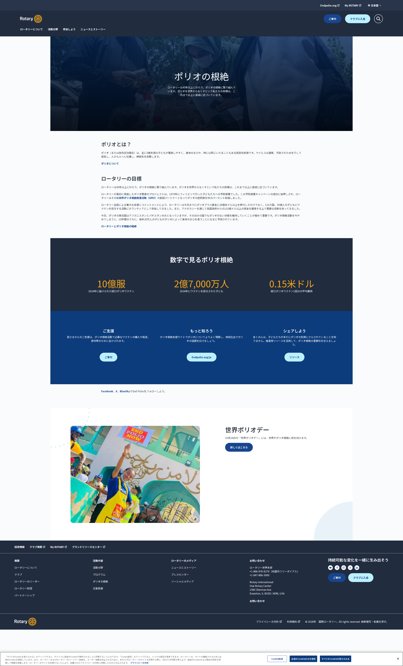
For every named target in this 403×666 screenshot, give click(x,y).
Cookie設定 (277, 658)
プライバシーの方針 (267, 621)
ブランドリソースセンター (87, 547)
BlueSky (125, 391)
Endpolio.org (328, 5)
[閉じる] (397, 658)
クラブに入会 (357, 19)
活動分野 (53, 29)
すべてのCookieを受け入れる (335, 658)
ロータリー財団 (23, 588)
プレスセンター (180, 574)
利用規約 (292, 621)
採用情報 (19, 547)
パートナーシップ (24, 595)
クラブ (18, 574)
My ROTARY (351, 5)
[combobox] (374, 5)
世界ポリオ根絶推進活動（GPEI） (138, 198)
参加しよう (69, 29)
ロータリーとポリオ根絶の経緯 (118, 226)
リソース (294, 357)
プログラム (99, 574)
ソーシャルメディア (182, 581)
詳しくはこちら (239, 447)
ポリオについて (110, 163)
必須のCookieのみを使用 (303, 658)
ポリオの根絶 (100, 581)
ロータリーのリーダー (27, 581)
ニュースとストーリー (93, 29)
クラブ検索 (36, 547)
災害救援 (98, 588)
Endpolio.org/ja (201, 357)
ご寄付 (332, 19)
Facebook (107, 391)
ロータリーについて (31, 29)
